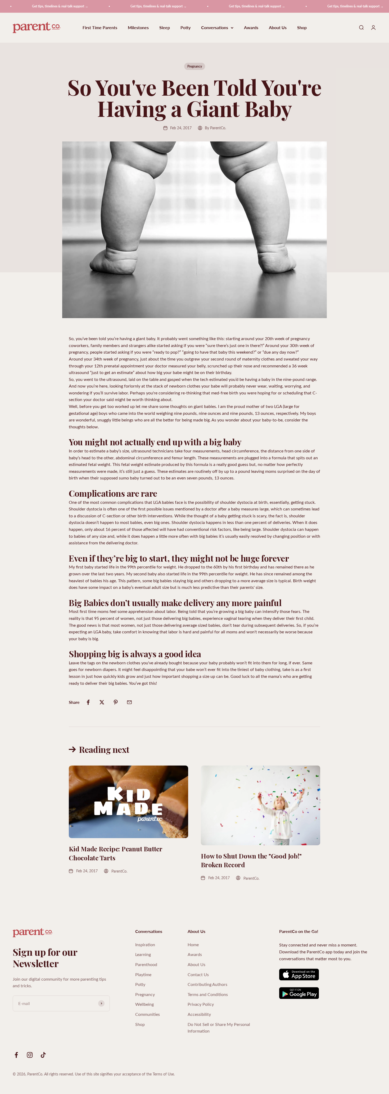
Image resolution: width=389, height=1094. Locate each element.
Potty (185, 28)
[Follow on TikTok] (43, 1055)
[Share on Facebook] (88, 702)
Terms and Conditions (208, 994)
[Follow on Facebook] (16, 1055)
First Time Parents (100, 28)
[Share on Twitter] (102, 702)
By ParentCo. (215, 127)
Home (193, 944)
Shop (302, 28)
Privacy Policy (201, 1004)
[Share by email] (129, 702)
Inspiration (145, 944)
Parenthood (146, 964)
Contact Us (198, 974)
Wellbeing (144, 1004)
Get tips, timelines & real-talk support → (45, 6)
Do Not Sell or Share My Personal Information (219, 1027)
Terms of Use (163, 1074)
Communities (147, 1014)
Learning (143, 954)
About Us (278, 28)
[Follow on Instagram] (29, 1055)
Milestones (138, 28)
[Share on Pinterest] (115, 702)
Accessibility (199, 1014)
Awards (251, 28)
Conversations (214, 28)
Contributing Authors (207, 984)
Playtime (143, 974)
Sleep (164, 28)
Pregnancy (194, 66)
